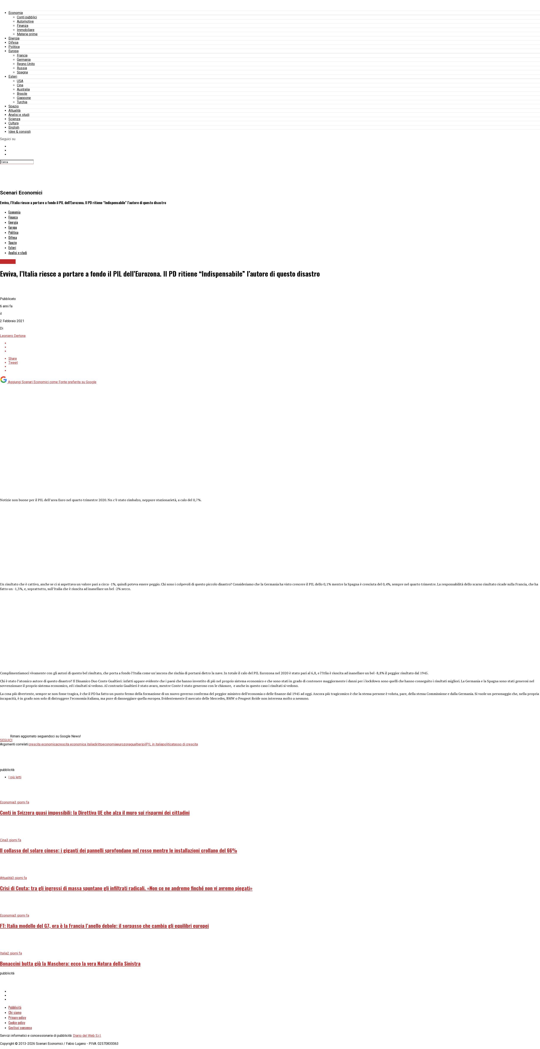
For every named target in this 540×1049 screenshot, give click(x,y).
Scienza (14, 119)
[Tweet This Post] (274, 347)
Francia (22, 55)
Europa (13, 51)
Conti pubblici (27, 17)
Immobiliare (25, 30)
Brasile (22, 94)
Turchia (22, 102)
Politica (14, 47)
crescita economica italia (75, 744)
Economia (15, 13)
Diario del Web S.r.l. (87, 1036)
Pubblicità (14, 1007)
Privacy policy (17, 1017)
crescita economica (43, 744)
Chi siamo (14, 1012)
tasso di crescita (185, 744)
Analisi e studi (18, 115)
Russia (22, 68)
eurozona (124, 744)
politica (167, 744)
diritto (98, 744)
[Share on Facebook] (274, 343)
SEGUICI (6, 740)
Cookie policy (16, 1022)
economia (110, 744)
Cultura (13, 123)
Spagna (22, 72)
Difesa (13, 43)
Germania (24, 60)
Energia (13, 38)
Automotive (25, 21)
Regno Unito (26, 64)
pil (144, 744)
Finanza (22, 26)
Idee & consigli (19, 132)
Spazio (13, 106)
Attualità (14, 111)
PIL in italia (154, 744)
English (13, 127)
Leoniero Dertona (13, 336)
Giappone (24, 98)
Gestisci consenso (20, 1027)
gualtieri (136, 744)
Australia (23, 89)
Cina (20, 85)
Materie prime (27, 34)
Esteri (12, 77)
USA (20, 81)
